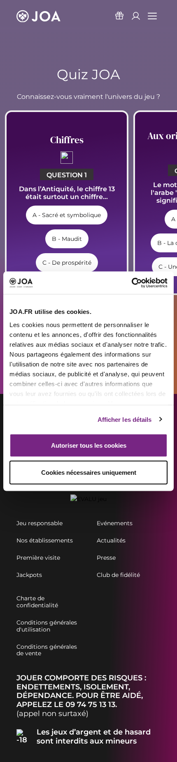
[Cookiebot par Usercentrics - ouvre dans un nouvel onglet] (131, 282)
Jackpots (29, 575)
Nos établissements (44, 540)
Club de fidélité (118, 575)
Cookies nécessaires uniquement (88, 472)
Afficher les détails (125, 419)
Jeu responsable (39, 523)
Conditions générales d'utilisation (46, 626)
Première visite (38, 557)
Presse (106, 557)
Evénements (115, 523)
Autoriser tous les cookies (88, 445)
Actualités (111, 540)
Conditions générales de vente (46, 650)
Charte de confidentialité (37, 602)
